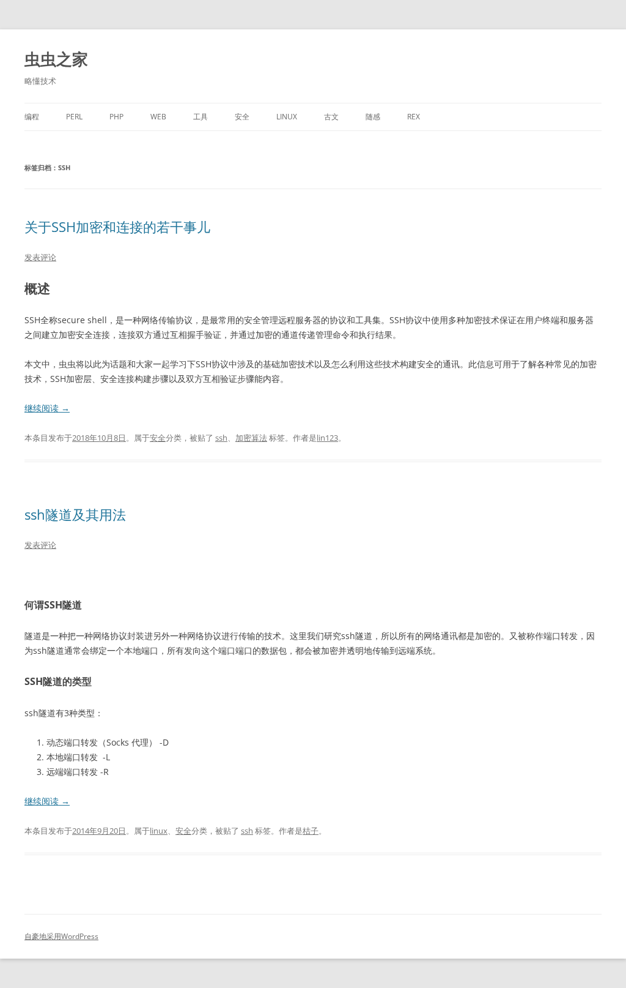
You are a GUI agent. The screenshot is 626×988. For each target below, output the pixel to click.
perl (74, 116)
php (116, 116)
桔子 (311, 830)
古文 (331, 116)
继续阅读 (47, 408)
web (158, 116)
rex (413, 116)
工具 (200, 116)
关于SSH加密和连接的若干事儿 (117, 226)
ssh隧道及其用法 (75, 514)
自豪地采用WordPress (61, 936)
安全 (242, 116)
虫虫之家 (56, 59)
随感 (373, 116)
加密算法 (251, 437)
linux (286, 116)
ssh (221, 437)
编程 (31, 116)
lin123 (327, 437)
